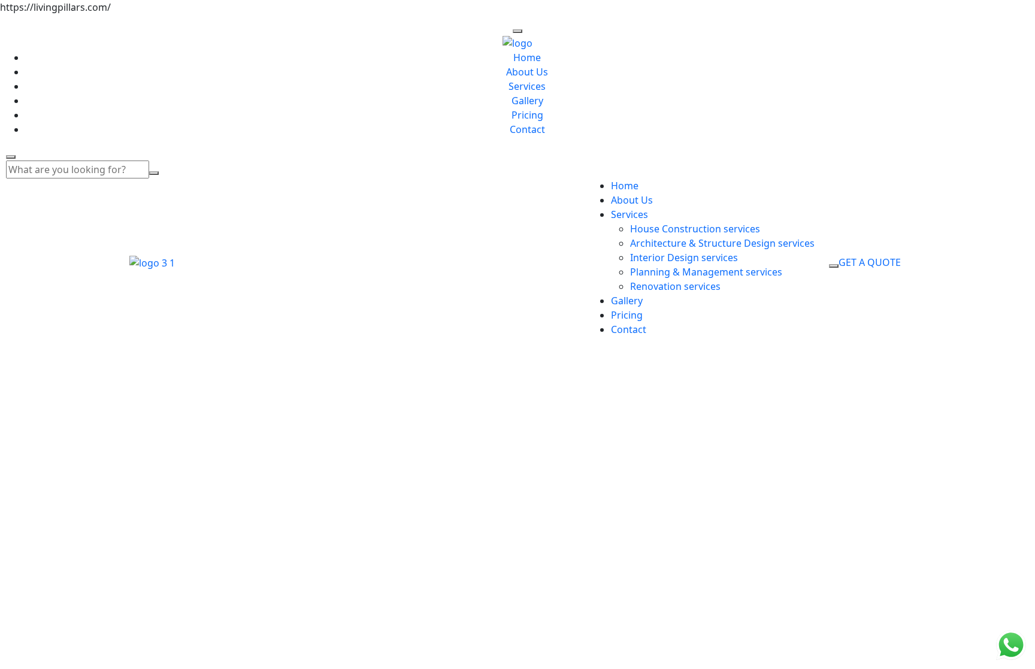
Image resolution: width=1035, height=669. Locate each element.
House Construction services (695, 228)
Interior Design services (684, 257)
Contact (527, 129)
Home (527, 57)
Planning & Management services (706, 272)
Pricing (527, 115)
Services (527, 86)
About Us (527, 71)
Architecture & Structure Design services (722, 243)
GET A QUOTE (870, 262)
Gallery (527, 100)
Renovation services (675, 286)
